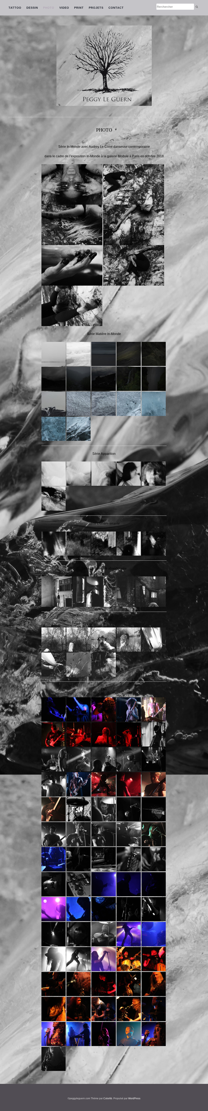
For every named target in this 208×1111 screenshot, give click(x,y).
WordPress (134, 1098)
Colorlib (107, 1098)
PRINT (79, 7)
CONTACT (116, 7)
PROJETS (96, 7)
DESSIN (32, 7)
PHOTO (48, 7)
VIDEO (64, 7)
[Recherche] (196, 7)
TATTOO (15, 7)
